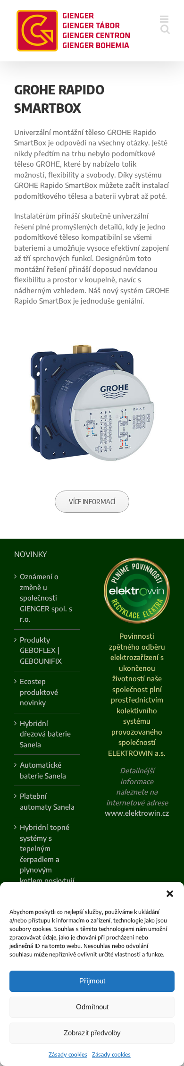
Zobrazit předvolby (92, 1033)
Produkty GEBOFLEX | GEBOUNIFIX (41, 650)
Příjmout (92, 981)
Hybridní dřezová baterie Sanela (45, 734)
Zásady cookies (68, 1054)
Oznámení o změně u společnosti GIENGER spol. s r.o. (46, 597)
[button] (170, 893)
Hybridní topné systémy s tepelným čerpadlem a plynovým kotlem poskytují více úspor (47, 859)
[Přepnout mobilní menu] (165, 19)
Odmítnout (92, 1007)
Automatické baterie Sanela (43, 770)
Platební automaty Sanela (47, 801)
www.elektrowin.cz (137, 813)
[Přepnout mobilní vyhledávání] (165, 29)
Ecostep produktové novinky (39, 692)
